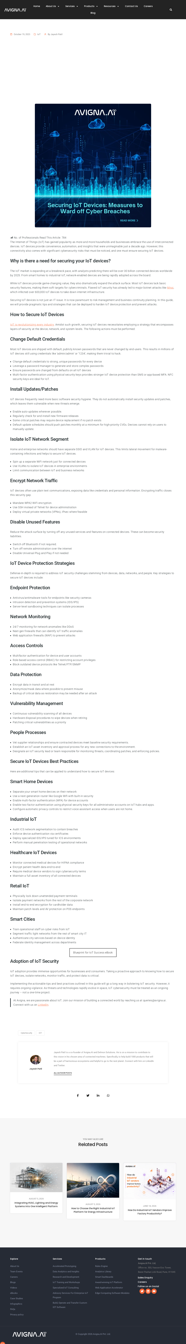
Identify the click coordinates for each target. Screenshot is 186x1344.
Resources (110, 6)
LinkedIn (43, 1004)
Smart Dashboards (104, 1277)
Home (36, 6)
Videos (13, 1287)
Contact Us (131, 6)
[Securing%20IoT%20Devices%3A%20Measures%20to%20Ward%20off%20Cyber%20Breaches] (77, 1095)
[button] (171, 10)
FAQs (12, 1309)
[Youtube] (154, 1291)
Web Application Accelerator (109, 1287)
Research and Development (66, 1277)
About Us (51, 6)
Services (70, 6)
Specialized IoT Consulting (66, 1287)
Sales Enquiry (145, 1277)
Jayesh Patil (56, 34)
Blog (93, 12)
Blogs (13, 1282)
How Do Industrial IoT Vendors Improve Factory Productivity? (150, 1212)
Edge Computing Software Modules (112, 1293)
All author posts (63, 1073)
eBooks (14, 1293)
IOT (40, 1033)
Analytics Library (103, 1271)
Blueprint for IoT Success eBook (93, 952)
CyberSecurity (26, 1033)
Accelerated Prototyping (64, 1266)
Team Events (16, 1271)
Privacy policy (17, 1314)
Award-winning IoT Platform (108, 1282)
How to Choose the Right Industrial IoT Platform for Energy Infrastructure (93, 1210)
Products (89, 6)
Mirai (170, 287)
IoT (39, 34)
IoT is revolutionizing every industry (32, 324)
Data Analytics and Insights (66, 1271)
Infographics (16, 1304)
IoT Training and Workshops (66, 1282)
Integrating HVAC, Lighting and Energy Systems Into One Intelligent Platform (36, 1204)
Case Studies (16, 1298)
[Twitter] (142, 1291)
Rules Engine (101, 1266)
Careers (148, 6)
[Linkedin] (148, 1291)
